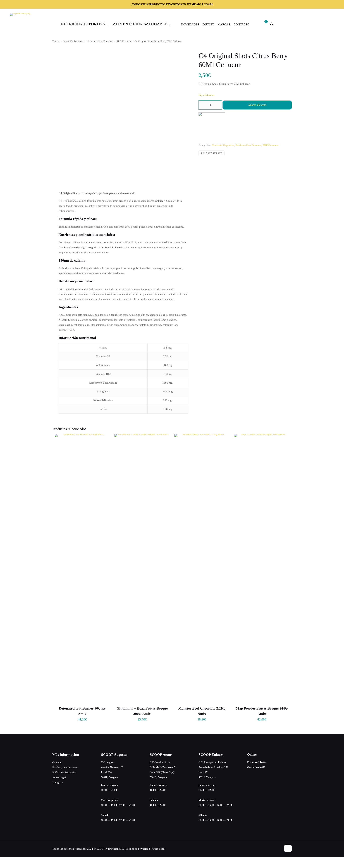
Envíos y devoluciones (65, 767)
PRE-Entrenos (124, 41)
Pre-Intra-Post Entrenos (100, 41)
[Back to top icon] (288, 848)
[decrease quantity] (202, 105)
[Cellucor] (212, 125)
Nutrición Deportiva (74, 41)
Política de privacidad (138, 848)
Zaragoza (57, 782)
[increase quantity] (218, 105)
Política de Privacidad (64, 772)
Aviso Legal (59, 777)
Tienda (55, 41)
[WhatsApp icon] (271, 848)
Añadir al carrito (257, 104)
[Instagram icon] (279, 848)
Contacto (57, 762)
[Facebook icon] (275, 848)
